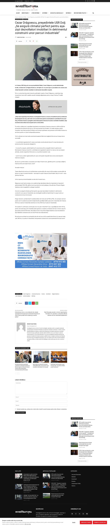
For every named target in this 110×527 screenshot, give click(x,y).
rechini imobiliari (26, 296)
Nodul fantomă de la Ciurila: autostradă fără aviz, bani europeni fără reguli (85, 45)
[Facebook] (86, 1)
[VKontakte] (86, 513)
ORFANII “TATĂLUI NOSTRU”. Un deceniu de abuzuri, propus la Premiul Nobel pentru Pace (30, 497)
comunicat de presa (36, 293)
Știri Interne (25, 19)
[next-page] (18, 373)
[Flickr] (79, 513)
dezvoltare (48, 293)
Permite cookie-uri (100, 522)
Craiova (43, 293)
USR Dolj (33, 296)
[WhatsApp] (36, 41)
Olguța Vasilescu (55, 293)
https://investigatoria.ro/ (32, 326)
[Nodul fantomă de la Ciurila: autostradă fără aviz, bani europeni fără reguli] (74, 45)
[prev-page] (16, 373)
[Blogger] (72, 513)
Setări (73, 522)
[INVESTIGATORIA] (16, 37)
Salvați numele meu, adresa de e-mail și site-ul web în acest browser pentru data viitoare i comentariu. (42, 409)
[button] (93, 13)
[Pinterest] (33, 41)
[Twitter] (90, 1)
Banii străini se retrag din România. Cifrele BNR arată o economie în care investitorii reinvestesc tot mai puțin (41, 366)
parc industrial (19, 296)
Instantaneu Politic (22, 17)
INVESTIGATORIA (21, 37)
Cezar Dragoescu (26, 293)
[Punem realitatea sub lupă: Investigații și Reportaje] (27, 6)
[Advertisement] (41, 280)
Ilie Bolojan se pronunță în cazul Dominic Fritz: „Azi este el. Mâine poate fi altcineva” (58, 366)
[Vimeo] (92, 1)
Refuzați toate (86, 522)
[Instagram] (88, 1)
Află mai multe (27, 524)
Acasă (16, 17)
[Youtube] (94, 1)
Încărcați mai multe (82, 62)
